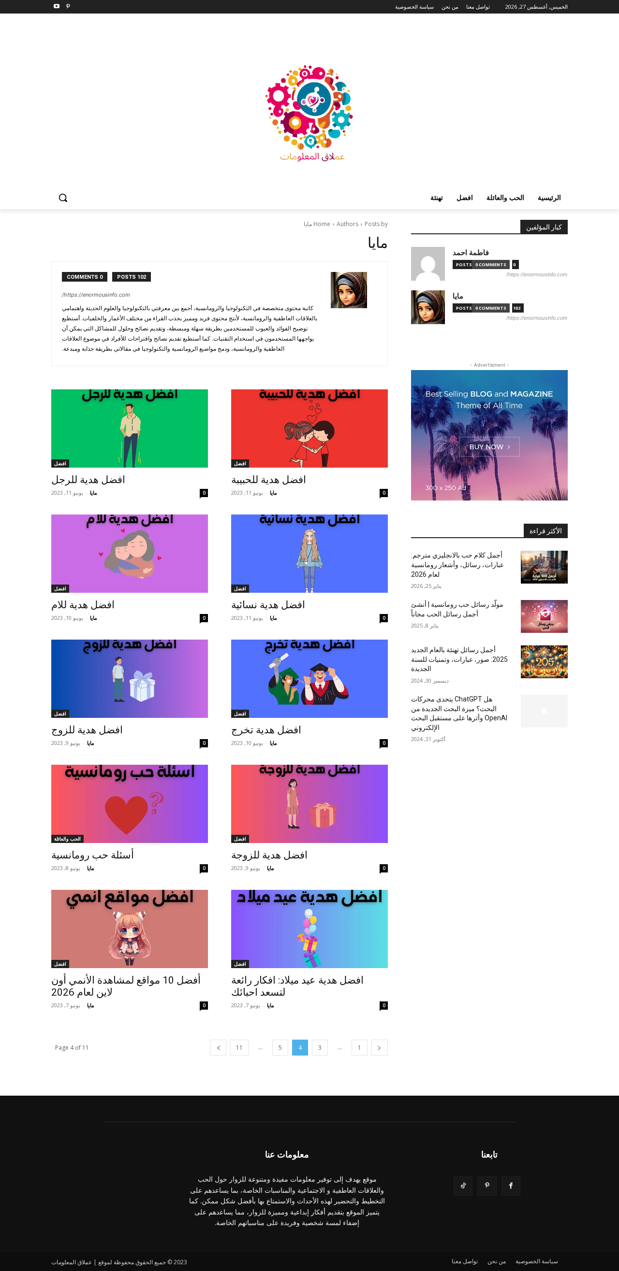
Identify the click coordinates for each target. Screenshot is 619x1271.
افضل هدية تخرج (266, 730)
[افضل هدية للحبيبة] (309, 428)
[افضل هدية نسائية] (309, 553)
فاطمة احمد (471, 252)
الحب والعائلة (67, 838)
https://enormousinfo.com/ (96, 294)
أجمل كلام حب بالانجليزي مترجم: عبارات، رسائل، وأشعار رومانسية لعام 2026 (457, 564)
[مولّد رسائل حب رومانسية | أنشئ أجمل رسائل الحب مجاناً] (544, 616)
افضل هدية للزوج (87, 730)
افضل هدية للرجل (88, 480)
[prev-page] (379, 1048)
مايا (273, 492)
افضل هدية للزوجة (269, 855)
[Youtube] (56, 7)
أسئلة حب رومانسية (92, 855)
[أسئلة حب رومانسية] (129, 804)
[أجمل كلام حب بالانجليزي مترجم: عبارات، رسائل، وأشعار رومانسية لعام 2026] (544, 567)
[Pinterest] (68, 7)
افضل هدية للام (83, 605)
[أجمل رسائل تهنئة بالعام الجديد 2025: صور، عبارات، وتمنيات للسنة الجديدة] (544, 661)
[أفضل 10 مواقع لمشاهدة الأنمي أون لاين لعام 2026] (129, 929)
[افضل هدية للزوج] (129, 679)
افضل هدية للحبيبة (268, 480)
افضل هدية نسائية (268, 605)
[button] (62, 197)
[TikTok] (463, 1185)
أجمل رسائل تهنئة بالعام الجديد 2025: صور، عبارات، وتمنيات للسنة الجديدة (459, 659)
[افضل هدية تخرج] (309, 679)
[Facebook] (510, 1185)
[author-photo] (354, 314)
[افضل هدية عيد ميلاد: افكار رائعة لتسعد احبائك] (309, 929)
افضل (240, 463)
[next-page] (218, 1048)
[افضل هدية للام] (129, 553)
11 (239, 1047)
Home (321, 224)
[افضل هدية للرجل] (129, 428)
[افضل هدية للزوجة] (309, 804)
